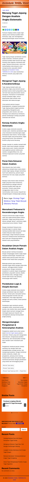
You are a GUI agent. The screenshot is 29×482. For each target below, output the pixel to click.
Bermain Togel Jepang (8, 365)
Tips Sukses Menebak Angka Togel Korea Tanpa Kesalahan (22, 382)
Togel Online (23, 371)
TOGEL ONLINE (5, 10)
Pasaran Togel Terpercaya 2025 (10, 371)
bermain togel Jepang (12, 333)
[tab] (11, 412)
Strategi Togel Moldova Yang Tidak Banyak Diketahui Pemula (15, 201)
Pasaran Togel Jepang (8, 368)
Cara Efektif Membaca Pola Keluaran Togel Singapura (6, 382)
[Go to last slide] (4, 405)
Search (4, 427)
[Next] (25, 405)
